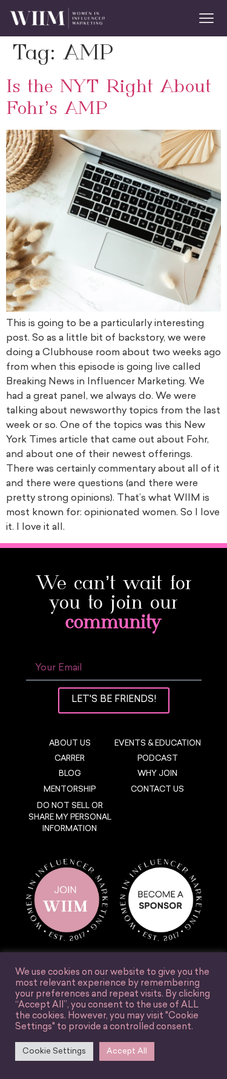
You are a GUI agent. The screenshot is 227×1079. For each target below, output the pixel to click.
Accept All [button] (127, 1051)
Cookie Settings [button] (54, 1051)
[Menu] (206, 18)
